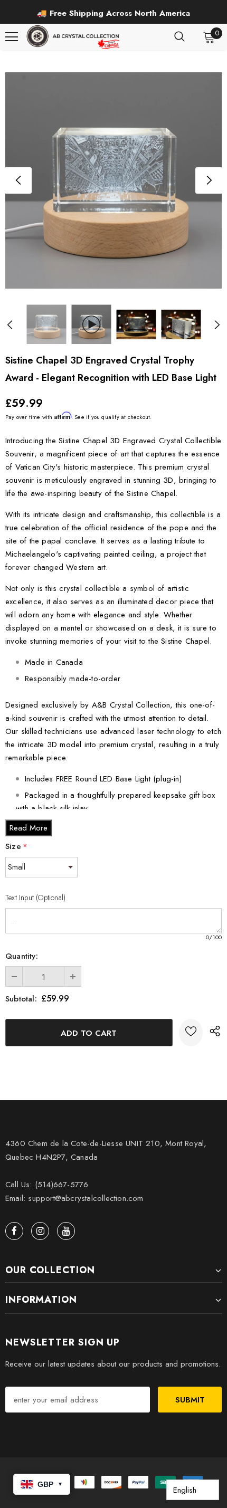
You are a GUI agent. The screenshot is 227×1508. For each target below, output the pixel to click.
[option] (113, 13)
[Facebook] (14, 1231)
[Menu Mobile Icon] (11, 37)
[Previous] (18, 180)
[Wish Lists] (191, 1032)
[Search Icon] (179, 37)
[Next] (208, 180)
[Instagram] (40, 1231)
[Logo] (74, 37)
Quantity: (21, 956)
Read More (29, 828)
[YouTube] (66, 1231)
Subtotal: (21, 999)
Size (16, 846)
